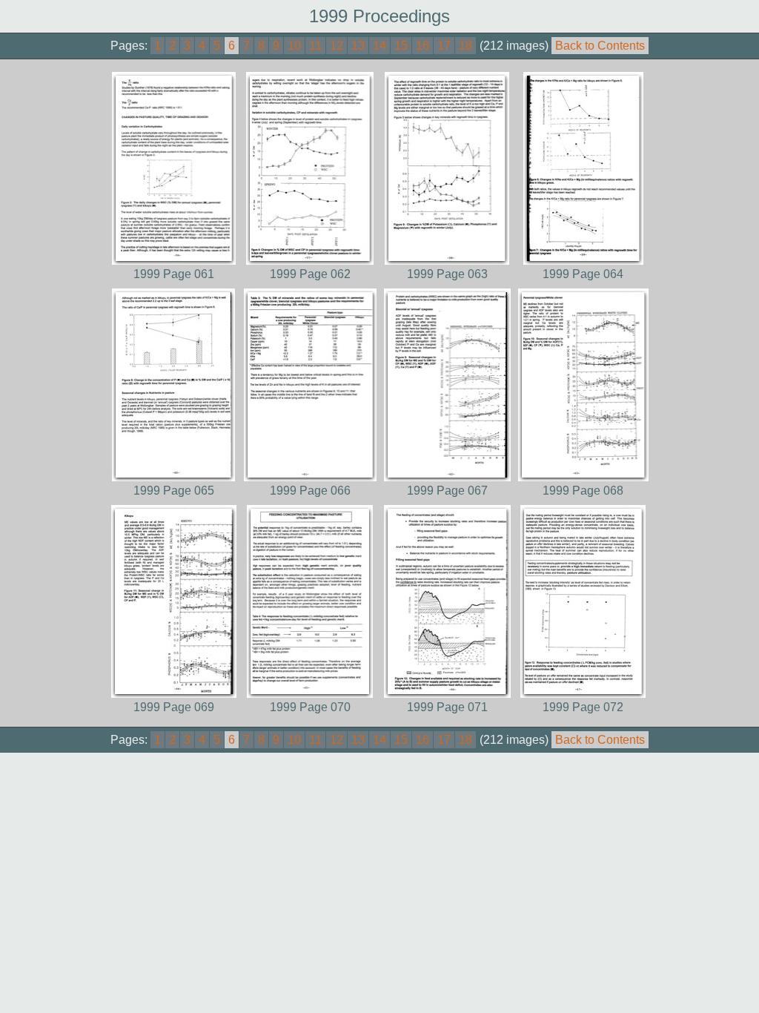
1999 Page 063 (447, 274)
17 (444, 45)
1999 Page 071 (447, 707)
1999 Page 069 (173, 707)
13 (358, 45)
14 (379, 45)
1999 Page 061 (173, 274)
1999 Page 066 (310, 490)
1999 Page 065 (173, 490)
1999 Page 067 (447, 490)
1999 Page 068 (583, 490)
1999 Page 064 (583, 274)
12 (336, 45)
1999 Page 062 (310, 274)
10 (294, 45)
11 (315, 45)
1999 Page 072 (583, 707)
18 (465, 45)
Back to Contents (600, 45)
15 (401, 45)
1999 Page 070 (310, 707)
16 (422, 45)
